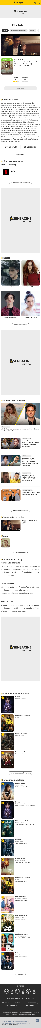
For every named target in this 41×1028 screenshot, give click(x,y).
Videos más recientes (13, 517)
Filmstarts (17, 1003)
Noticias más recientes (13, 400)
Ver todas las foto (20, 552)
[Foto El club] (5, 543)
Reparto (6, 258)
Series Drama (25, 20)
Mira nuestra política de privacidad (16, 1023)
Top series (20, 974)
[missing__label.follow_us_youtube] (6, 991)
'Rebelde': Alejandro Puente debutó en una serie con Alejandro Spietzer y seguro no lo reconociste (30, 461)
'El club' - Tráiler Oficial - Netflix (30, 521)
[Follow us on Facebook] (12, 991)
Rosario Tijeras (20, 783)
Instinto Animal (20, 858)
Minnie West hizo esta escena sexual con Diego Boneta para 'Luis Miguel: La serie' (20, 430)
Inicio (3, 20)
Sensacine (28, 1005)
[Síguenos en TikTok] (28, 991)
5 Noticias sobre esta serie (20, 510)
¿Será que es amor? (21, 934)
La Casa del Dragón (21, 733)
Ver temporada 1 (20, 154)
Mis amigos (25, 77)
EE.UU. (26, 66)
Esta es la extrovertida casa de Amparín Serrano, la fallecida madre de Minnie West (30, 443)
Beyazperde (31, 1003)
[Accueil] (19, 2)
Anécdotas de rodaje (12, 559)
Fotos (5, 536)
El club (17, 25)
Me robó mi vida (20, 752)
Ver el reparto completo (20, 324)
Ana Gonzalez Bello (31, 317)
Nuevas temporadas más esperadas (20, 773)
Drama (24, 60)
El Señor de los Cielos (22, 821)
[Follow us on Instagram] (23, 991)
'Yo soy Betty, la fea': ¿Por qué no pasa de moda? (31, 493)
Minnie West (30, 287)
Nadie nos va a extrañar (22, 715)
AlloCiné (4, 1003)
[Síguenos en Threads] (34, 991)
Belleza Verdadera (20, 896)
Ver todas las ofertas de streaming (20, 182)
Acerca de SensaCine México (10, 1012)
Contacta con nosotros (26, 1012)
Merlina (17, 696)
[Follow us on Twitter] (17, 991)
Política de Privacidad (17, 1014)
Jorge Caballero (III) (25, 64)
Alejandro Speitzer (26, 62)
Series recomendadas (15, 20)
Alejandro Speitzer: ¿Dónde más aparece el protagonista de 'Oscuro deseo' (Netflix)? (30, 477)
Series (7, 20)
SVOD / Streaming (8, 165)
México (21, 66)
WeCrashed (18, 839)
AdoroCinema (9, 1005)
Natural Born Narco (21, 915)
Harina (17, 953)
